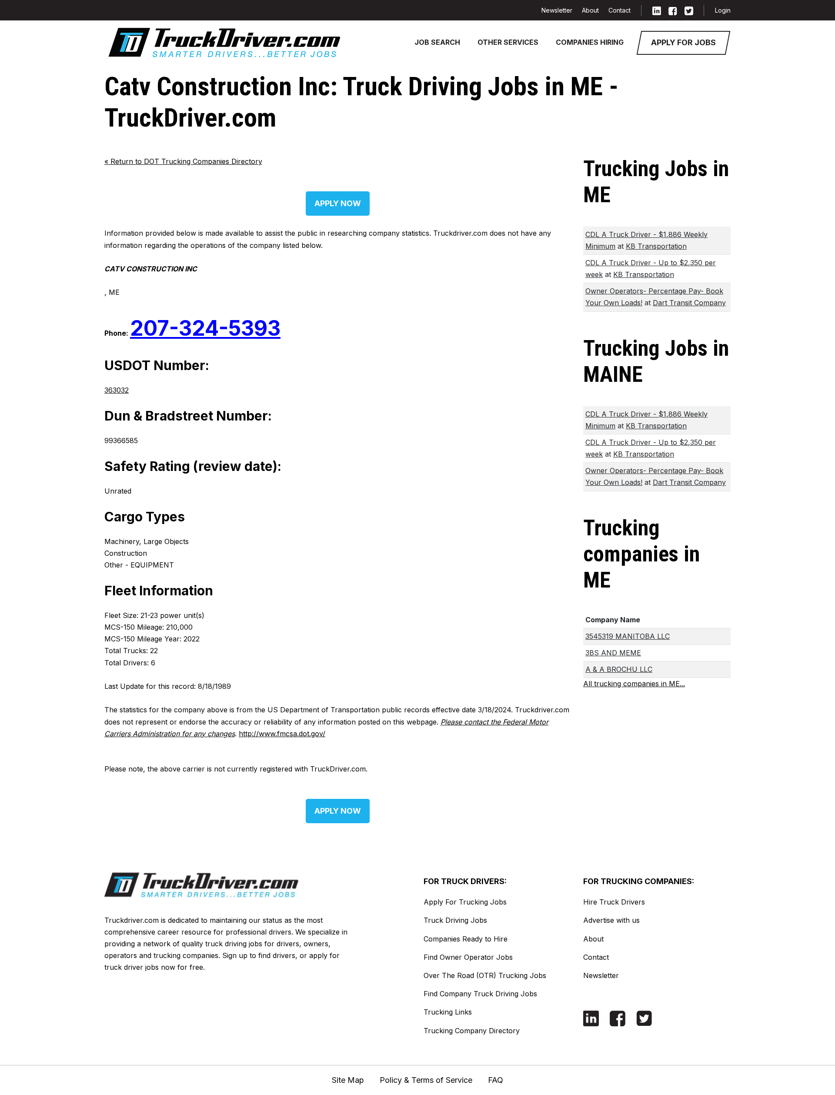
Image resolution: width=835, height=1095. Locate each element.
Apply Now (337, 203)
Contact (619, 10)
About (590, 10)
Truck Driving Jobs (455, 920)
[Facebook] (672, 10)
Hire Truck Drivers (614, 902)
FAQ (495, 1080)
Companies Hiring (590, 42)
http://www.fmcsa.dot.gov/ (282, 733)
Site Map (348, 1080)
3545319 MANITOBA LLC (627, 636)
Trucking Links (448, 1012)
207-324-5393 (205, 328)
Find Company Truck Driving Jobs (480, 993)
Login (723, 10)
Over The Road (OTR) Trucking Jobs (485, 975)
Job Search (437, 42)
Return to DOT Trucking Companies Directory (183, 161)
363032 (116, 390)
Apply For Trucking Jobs (465, 902)
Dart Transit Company (689, 302)
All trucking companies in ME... (634, 683)
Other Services (508, 42)
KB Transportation (656, 246)
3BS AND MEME (613, 652)
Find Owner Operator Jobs (468, 957)
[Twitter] (689, 10)
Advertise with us (611, 920)
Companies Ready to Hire (466, 939)
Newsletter (556, 10)
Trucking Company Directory (472, 1030)
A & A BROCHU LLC (618, 669)
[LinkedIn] (656, 10)
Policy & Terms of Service (426, 1080)
